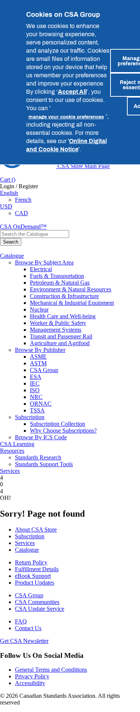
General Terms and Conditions (51, 669)
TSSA (37, 410)
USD (6, 206)
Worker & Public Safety (58, 323)
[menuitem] (85, 269)
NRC (36, 397)
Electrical (41, 269)
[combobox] (34, 234)
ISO (35, 390)
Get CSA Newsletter (24, 641)
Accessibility (30, 683)
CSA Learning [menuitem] (17, 444)
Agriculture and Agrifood (60, 343)
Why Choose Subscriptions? (63, 430)
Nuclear (39, 309)
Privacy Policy (32, 676)
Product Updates (34, 582)
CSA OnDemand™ (23, 226)
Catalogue (27, 550)
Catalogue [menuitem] (12, 256)
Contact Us (28, 628)
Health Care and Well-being (63, 316)
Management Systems (55, 329)
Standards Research (38, 457)
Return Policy (31, 562)
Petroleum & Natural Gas (60, 282)
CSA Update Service (39, 609)
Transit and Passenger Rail (61, 336)
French (23, 199)
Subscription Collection (57, 424)
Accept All (72, 91)
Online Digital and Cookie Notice (66, 145)
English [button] (9, 193)
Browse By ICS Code (41, 437)
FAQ (21, 621)
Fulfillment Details (37, 569)
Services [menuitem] (10, 471)
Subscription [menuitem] (29, 417)
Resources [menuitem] (12, 451)
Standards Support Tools (44, 464)
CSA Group (44, 370)
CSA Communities (37, 602)
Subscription (29, 536)
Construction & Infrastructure (64, 296)
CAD (21, 213)
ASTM (38, 363)
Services (25, 543)
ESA (35, 377)
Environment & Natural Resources (70, 289)
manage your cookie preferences (66, 116)
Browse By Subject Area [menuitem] (44, 262)
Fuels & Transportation (57, 276)
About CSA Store (36, 529)
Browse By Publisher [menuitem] (40, 350)
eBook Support (33, 576)
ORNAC (41, 403)
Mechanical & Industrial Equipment (72, 303)
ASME (38, 356)
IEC (35, 383)
